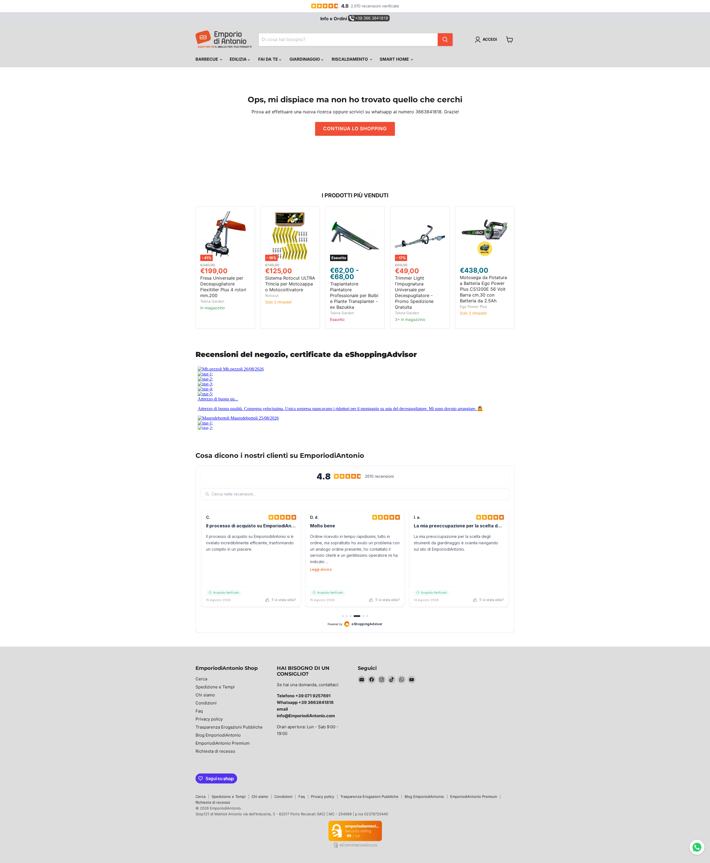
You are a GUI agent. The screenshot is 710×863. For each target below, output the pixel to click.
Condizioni (206, 703)
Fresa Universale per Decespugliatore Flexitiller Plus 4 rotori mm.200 (223, 286)
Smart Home (395, 59)
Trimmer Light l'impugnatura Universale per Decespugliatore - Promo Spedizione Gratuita (414, 292)
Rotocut (272, 295)
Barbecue (207, 59)
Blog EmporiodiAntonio (218, 735)
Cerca (201, 678)
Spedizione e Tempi (215, 687)
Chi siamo (205, 695)
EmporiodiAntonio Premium (223, 743)
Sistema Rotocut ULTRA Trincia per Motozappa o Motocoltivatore (290, 283)
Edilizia (239, 59)
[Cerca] (445, 39)
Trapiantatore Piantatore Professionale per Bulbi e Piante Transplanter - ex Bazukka (354, 295)
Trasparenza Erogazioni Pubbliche (229, 727)
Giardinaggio (305, 59)
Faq (199, 711)
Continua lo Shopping (355, 128)
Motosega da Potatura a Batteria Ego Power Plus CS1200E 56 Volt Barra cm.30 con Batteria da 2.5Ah (483, 289)
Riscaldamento (350, 59)
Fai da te (268, 59)
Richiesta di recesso (215, 751)
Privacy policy (209, 719)
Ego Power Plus (473, 306)
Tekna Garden (212, 301)
